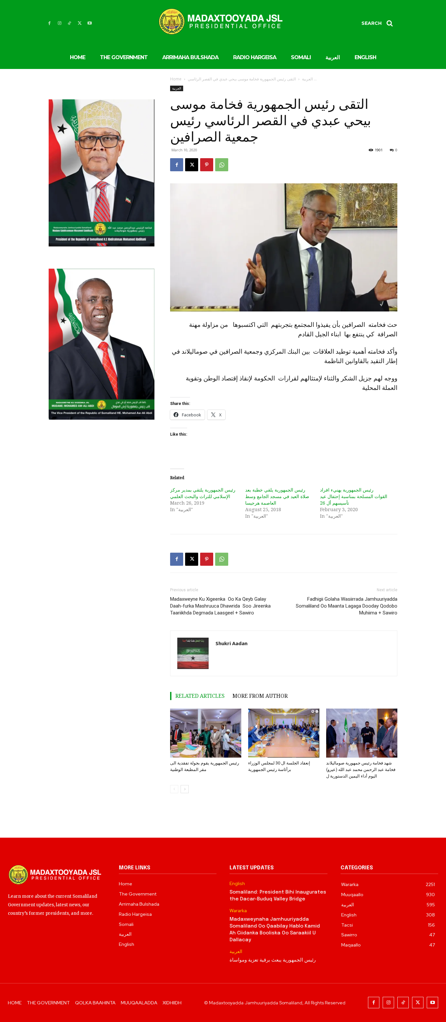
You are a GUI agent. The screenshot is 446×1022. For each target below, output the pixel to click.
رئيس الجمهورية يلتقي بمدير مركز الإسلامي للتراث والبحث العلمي (202, 493)
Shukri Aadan (231, 643)
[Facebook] (49, 23)
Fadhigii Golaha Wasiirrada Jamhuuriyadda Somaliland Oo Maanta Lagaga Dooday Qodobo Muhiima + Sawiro (346, 606)
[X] (79, 23)
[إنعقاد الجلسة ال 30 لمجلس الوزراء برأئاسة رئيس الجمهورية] (283, 733)
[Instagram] (59, 23)
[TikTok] (69, 23)
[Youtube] (89, 23)
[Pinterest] (206, 164)
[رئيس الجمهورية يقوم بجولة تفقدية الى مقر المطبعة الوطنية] (205, 733)
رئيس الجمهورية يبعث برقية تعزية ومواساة (273, 960)
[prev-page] (174, 789)
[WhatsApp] (221, 164)
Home (176, 79)
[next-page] (185, 789)
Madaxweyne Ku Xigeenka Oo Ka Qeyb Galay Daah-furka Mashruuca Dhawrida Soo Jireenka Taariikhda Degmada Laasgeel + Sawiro (220, 606)
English (237, 883)
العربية (307, 79)
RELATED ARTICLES (200, 695)
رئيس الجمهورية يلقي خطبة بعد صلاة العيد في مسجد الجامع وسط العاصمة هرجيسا (277, 496)
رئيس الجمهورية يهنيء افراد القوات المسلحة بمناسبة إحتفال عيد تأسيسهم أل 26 (353, 496)
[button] (379, 23)
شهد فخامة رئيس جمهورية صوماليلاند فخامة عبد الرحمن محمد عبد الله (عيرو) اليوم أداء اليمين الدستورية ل (360, 770)
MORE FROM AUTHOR (260, 695)
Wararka (238, 910)
